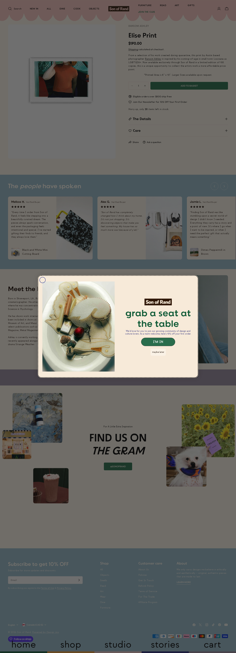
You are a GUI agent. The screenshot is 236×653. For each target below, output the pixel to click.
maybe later (158, 352)
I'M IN (158, 342)
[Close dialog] (42, 280)
